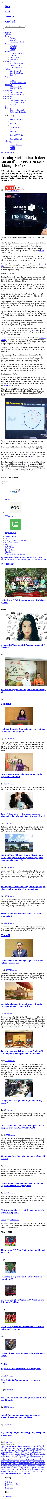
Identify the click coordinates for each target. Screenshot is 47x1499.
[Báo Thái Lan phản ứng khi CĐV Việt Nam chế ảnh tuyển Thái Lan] (23, 1291)
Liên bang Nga (6, 1469)
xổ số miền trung (6, 1464)
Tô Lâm (33, 1460)
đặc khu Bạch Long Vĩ (21, 1448)
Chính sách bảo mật (12, 1486)
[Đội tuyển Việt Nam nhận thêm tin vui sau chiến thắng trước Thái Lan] (23, 1317)
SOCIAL (8, 538)
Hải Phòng (40, 1460)
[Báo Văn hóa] (23, 1333)
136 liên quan (9, 784)
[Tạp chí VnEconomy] (23, 1057)
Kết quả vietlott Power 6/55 (22, 1446)
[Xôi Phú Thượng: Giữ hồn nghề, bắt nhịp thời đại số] (23, 671)
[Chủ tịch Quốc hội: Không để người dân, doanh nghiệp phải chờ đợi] (23, 948)
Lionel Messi (11, 1450)
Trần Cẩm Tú (12, 1460)
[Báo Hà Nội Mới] (23, 695)
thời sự (10, 1446)
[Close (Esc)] (2, 481)
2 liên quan (8, 823)
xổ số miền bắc (26, 1464)
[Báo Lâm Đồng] (23, 1162)
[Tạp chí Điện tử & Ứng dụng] (23, 1189)
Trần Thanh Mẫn (7, 1462)
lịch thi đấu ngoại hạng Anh (21, 1469)
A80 (33, 1452)
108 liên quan (9, 896)
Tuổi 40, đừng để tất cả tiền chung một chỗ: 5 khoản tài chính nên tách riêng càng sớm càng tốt (23, 815)
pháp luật (7, 385)
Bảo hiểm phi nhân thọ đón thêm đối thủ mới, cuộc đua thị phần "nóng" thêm (21, 1005)
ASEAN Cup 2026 (7, 1454)
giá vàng (32, 1462)
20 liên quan (14, 1220)
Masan (41, 251)
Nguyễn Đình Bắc (24, 1460)
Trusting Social (10, 536)
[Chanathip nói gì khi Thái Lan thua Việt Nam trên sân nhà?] (23, 1268)
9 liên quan (9, 1013)
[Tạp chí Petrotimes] (23, 1131)
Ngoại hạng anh (32, 1456)
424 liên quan (9, 923)
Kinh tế (3, 152)
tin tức (10, 1448)
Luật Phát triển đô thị (30, 1458)
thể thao (34, 1464)
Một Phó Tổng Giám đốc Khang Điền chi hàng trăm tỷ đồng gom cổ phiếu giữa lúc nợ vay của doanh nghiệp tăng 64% (22, 857)
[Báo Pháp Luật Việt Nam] (23, 735)
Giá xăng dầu (21, 1450)
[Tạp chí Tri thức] (23, 651)
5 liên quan (9, 1166)
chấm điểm (9, 546)
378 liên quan (10, 1193)
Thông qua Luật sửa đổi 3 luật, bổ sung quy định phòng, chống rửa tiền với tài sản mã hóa (23, 887)
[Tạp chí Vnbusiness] (23, 864)
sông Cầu (19, 1458)
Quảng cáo (9, 1488)
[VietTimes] (23, 185)
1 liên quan (9, 1376)
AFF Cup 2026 (26, 1452)
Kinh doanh (10, 152)
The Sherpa (9, 552)
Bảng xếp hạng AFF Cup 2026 (17, 1471)
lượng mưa (23, 1468)
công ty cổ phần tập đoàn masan (16, 540)
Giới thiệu (8, 1482)
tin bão (3, 1468)
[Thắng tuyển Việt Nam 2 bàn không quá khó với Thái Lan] (23, 1241)
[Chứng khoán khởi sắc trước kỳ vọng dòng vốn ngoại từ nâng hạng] (23, 1206)
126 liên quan (10, 1061)
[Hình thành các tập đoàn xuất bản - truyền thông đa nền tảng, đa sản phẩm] (23, 716)
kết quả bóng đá (38, 1446)
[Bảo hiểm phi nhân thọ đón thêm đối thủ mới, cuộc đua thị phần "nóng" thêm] (23, 991)
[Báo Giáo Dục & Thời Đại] (23, 606)
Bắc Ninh (4, 1448)
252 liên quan (9, 738)
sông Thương (15, 1452)
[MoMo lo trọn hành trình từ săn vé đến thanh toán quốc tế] (23, 909)
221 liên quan (9, 1407)
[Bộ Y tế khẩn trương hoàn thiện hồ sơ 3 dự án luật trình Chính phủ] (23, 762)
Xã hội (31, 1448)
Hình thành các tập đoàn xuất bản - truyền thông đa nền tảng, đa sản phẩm (23, 730)
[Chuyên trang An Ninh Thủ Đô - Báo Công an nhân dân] (23, 780)
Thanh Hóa (17, 1464)
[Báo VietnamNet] (23, 966)
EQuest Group (10, 550)
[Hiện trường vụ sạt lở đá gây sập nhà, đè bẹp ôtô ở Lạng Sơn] (23, 1428)
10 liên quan (8, 1424)
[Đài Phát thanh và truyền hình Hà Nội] (23, 1403)
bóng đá (8, 1452)
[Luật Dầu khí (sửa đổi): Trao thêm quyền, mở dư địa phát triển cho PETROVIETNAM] (23, 1121)
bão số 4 (32, 1466)
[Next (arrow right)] (3, 483)
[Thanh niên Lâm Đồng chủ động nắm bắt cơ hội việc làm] (23, 1152)
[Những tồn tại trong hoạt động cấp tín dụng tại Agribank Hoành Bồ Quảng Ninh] (23, 1179)
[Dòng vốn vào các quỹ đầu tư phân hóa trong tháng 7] (23, 1088)
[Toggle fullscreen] (5, 481)
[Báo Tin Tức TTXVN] (23, 892)
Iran (5, 1466)
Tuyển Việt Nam (37, 1469)
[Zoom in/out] (7, 481)
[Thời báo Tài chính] (23, 1010)
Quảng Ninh (10, 1456)
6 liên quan (9, 1110)
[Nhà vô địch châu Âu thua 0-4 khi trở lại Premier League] (23, 1344)
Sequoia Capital (10, 533)
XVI (28, 1468)
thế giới (28, 349)
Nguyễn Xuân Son (37, 1468)
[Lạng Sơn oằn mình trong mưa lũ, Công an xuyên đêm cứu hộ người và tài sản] (23, 1411)
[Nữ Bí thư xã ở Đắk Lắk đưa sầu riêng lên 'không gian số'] (23, 582)
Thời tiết (26, 1466)
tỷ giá (33, 456)
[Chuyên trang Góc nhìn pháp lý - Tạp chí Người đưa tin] (23, 1421)
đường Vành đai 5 (12, 1468)
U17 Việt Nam (33, 1471)
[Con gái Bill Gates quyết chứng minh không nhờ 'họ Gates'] (23, 627)
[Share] (3, 481)
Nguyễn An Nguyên (12, 542)
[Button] (2, 2)
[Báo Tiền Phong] (23, 1283)
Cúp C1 (20, 1466)
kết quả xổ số (40, 1462)
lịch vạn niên (24, 1462)
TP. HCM (31, 330)
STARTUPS (9, 548)
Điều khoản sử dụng (12, 1484)
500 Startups (9, 516)
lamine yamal (12, 1466)
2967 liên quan (11, 970)
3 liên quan (10, 867)
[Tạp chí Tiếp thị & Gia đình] (23, 820)
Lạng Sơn (4, 1446)
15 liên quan (12, 191)
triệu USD (8, 544)
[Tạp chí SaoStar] (23, 1256)
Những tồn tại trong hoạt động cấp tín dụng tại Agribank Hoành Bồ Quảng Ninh (22, 1184)
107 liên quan (10, 1135)
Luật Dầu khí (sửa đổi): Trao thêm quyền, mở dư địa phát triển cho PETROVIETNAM (23, 1126)
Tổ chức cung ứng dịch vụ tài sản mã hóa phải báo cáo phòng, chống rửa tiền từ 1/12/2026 (22, 1052)
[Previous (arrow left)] (2, 483)
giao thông (38, 1452)
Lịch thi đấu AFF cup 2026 (24, 1454)
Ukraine (37, 1448)
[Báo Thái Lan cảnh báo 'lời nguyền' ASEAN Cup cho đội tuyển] (23, 1393)
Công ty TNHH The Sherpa (15, 554)
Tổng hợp (8, 1496)
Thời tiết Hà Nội (20, 1456)
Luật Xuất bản (40, 1466)
